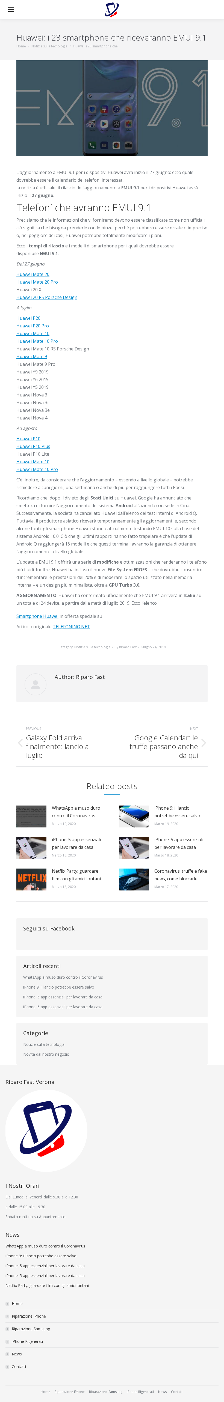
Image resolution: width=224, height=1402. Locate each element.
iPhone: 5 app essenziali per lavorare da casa (76, 843)
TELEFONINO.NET (71, 627)
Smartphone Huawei (37, 616)
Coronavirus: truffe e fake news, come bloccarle (180, 875)
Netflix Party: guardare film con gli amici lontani (76, 875)
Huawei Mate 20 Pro (37, 282)
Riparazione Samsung (31, 1328)
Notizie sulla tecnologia (92, 647)
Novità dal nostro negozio (46, 1054)
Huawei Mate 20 (32, 274)
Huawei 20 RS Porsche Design (46, 297)
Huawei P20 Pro (32, 326)
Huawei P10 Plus (33, 446)
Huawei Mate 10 (32, 333)
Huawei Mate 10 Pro (37, 341)
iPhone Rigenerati (27, 1341)
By (125, 647)
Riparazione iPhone (29, 1316)
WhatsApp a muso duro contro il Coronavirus (76, 812)
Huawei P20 (28, 318)
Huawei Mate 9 (31, 356)
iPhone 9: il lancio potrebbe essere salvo (177, 812)
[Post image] (31, 816)
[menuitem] (45, 1392)
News (17, 1354)
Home (17, 1303)
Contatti (19, 1366)
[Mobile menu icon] (11, 9)
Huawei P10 (28, 439)
